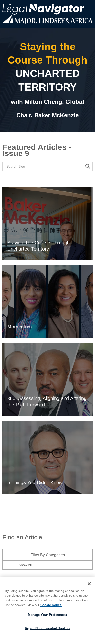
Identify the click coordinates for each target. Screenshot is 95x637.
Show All (25, 565)
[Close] (89, 583)
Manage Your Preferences (47, 615)
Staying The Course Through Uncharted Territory (38, 246)
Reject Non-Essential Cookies (47, 628)
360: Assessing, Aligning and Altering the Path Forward (46, 401)
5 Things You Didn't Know (34, 482)
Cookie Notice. (51, 605)
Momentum (19, 326)
